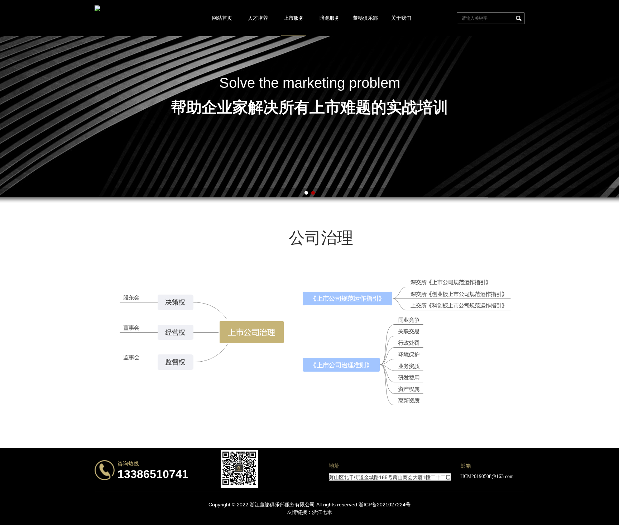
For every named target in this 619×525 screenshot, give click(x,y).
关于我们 (401, 18)
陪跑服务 (330, 18)
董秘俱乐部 (365, 18)
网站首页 (222, 18)
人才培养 (258, 18)
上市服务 (294, 18)
